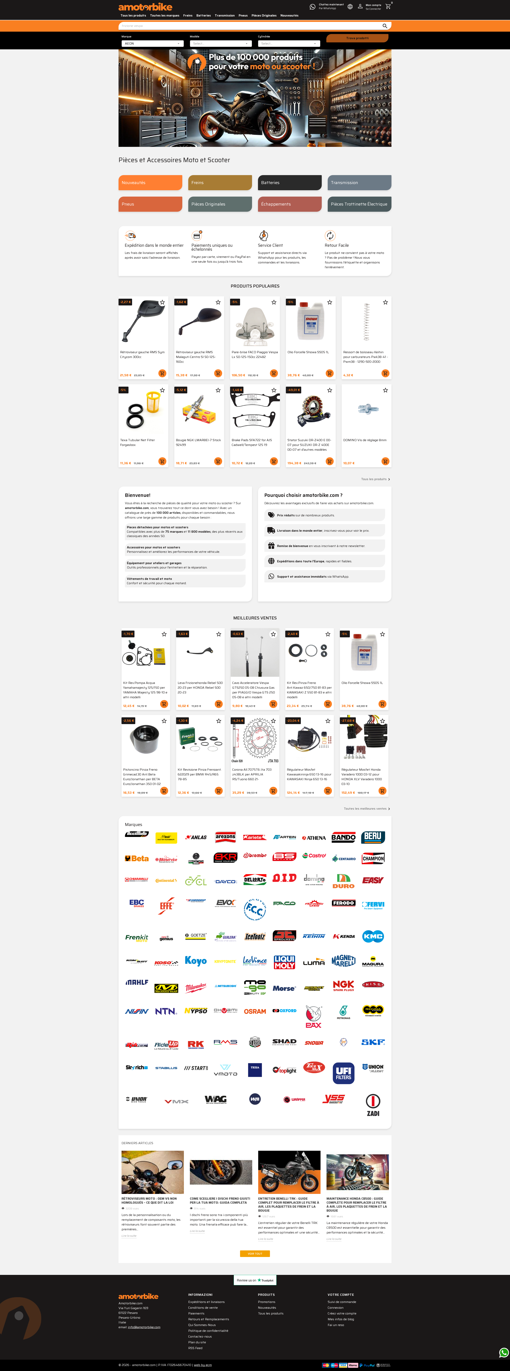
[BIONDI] (196, 858)
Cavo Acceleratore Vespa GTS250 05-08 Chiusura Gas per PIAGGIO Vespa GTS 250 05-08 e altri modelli (253, 690)
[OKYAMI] (225, 1011)
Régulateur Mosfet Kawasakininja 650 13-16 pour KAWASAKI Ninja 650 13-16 (309, 774)
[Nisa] (373, 984)
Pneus (243, 15)
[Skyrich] (137, 1068)
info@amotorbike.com (144, 1327)
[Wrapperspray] (294, 1099)
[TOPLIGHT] (284, 1070)
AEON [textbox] (129, 43)
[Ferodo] (344, 903)
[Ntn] (166, 1011)
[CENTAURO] (344, 858)
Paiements (196, 1313)
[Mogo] (255, 987)
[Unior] (137, 1099)
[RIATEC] (137, 1045)
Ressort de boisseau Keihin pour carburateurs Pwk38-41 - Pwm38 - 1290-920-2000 (365, 357)
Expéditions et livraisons (206, 1301)
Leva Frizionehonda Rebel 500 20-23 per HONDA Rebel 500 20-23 (200, 687)
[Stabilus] (166, 1068)
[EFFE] (166, 906)
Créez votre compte (342, 1313)
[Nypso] (196, 1011)
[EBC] (137, 903)
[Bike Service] (166, 859)
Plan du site (197, 1342)
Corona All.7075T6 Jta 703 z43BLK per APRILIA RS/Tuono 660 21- (252, 774)
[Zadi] (373, 1105)
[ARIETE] (255, 837)
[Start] (196, 1068)
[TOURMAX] (314, 1067)
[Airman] (166, 838)
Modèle (194, 36)
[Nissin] (137, 1011)
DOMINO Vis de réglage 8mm (364, 440)
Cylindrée (264, 36)
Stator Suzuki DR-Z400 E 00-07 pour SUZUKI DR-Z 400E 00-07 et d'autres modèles (309, 445)
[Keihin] (314, 936)
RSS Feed (195, 1348)
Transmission (225, 15)
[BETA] (137, 858)
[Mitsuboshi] (225, 986)
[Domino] (314, 880)
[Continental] (166, 880)
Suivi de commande (342, 1301)
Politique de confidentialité (208, 1330)
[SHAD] (284, 1042)
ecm (203, 1364)
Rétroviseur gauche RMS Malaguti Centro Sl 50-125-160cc (196, 357)
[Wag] (216, 1099)
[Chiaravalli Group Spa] (137, 880)
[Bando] (344, 837)
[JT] (284, 936)
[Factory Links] (314, 903)
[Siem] (344, 1042)
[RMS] (225, 1042)
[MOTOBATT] (314, 988)
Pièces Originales (264, 15)
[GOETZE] (196, 936)
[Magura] (373, 961)
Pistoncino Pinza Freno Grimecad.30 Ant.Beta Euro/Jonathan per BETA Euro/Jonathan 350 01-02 (142, 776)
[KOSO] (166, 963)
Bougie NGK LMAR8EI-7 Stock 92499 (198, 442)
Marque (126, 36)
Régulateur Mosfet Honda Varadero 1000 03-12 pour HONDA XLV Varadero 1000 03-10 (361, 776)
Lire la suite (129, 1236)
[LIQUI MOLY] (284, 962)
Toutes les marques (164, 15)
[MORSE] (284, 988)
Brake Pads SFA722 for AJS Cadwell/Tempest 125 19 (252, 442)
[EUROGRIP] (196, 900)
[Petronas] (344, 1012)
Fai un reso (336, 1324)
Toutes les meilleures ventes (367, 808)
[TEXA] (255, 1070)
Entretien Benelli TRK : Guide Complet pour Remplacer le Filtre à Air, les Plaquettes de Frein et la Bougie (288, 1204)
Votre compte (341, 1294)
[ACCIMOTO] (137, 834)
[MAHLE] (137, 982)
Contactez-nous (200, 1336)
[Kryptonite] (225, 961)
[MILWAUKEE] (196, 988)
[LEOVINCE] (255, 961)
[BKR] (225, 857)
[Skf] (373, 1042)
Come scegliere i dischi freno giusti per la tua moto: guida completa (220, 1200)
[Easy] (373, 880)
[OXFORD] (284, 1011)
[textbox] (198, 43)
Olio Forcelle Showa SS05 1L (308, 352)
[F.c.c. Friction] (255, 909)
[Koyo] (196, 961)
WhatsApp (340, 576)
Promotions (266, 1301)
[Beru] (373, 837)
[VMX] (176, 1101)
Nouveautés (289, 15)
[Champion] (373, 858)
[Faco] (284, 903)
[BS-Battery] (284, 856)
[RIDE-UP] (166, 1045)
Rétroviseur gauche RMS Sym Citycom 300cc (142, 354)
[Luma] (314, 961)
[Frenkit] (137, 938)
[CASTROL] (314, 855)
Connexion (335, 1307)
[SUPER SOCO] (225, 1070)
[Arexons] (225, 837)
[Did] (284, 878)
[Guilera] (225, 936)
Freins (187, 15)
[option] (153, 1197)
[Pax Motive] (314, 1017)
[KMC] (373, 936)
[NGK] (344, 986)
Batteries (203, 15)
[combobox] (153, 43)
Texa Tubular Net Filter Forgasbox (137, 442)
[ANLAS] (196, 837)
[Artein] (284, 837)
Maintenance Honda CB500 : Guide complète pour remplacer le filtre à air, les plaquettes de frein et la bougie (357, 1204)
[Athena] (314, 838)
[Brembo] (255, 855)
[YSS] (334, 1099)
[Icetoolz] (255, 936)
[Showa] (314, 1043)
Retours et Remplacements (208, 1319)
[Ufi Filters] (344, 1073)
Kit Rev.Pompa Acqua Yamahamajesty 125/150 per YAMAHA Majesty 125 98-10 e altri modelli (145, 690)
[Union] (373, 1068)
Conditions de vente (203, 1307)
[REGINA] (373, 1011)
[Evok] (225, 903)
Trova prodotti (357, 38)
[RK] (196, 1045)
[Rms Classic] (255, 1042)
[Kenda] (344, 936)
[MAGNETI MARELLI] (344, 961)
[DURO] (344, 881)
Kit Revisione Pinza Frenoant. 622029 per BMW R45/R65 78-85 (200, 774)
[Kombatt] (137, 961)
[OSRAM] (255, 1011)
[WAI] (255, 1099)
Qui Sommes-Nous (202, 1324)
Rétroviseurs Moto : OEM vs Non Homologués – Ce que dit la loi (149, 1200)
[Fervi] (373, 906)
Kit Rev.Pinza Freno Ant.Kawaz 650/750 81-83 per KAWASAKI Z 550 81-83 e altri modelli (309, 690)
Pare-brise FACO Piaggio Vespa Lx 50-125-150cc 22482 (255, 354)
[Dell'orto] (255, 879)
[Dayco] (225, 882)
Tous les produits (133, 15)
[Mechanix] (166, 988)
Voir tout (255, 1253)
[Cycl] (196, 880)
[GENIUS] (166, 938)
